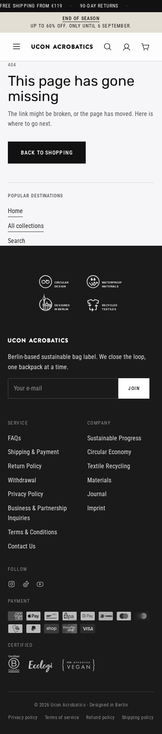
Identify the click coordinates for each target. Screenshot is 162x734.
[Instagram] (11, 585)
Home (15, 211)
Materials (99, 480)
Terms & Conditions (32, 532)
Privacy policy (23, 717)
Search (16, 241)
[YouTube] (40, 585)
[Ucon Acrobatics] (62, 47)
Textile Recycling (108, 466)
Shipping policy (138, 717)
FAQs (14, 438)
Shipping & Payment (33, 452)
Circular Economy (109, 452)
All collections (26, 226)
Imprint (96, 508)
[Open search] (107, 46)
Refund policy (100, 717)
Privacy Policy (25, 494)
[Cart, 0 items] (145, 46)
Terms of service (62, 717)
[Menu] (16, 46)
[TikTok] (25, 585)
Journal (97, 494)
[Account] (126, 46)
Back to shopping (47, 152)
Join (134, 388)
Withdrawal (22, 480)
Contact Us (21, 546)
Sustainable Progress (114, 438)
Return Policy (25, 466)
